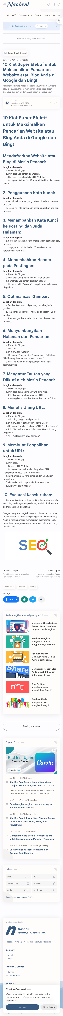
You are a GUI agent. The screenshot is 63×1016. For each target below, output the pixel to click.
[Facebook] (10, 941)
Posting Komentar (31, 726)
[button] (58, 4)
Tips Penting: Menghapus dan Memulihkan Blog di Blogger (42, 687)
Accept (22, 1007)
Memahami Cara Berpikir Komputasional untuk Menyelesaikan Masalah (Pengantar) (33, 837)
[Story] (47, 15)
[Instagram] (20, 941)
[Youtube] (38, 941)
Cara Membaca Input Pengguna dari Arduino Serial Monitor (29, 851)
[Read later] (51, 103)
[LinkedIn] (47, 941)
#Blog (33, 586)
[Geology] (38, 15)
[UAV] (7, 15)
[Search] (48, 4)
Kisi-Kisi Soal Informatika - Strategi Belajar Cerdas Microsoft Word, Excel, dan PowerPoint (33, 821)
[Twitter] (30, 941)
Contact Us (41, 26)
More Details (49, 1007)
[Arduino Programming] (38, 845)
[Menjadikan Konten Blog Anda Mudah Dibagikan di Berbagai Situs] (17, 672)
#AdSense (9, 586)
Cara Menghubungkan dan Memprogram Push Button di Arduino (31, 806)
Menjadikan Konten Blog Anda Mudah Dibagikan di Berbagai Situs (44, 672)
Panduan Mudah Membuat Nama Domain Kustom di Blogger (44, 656)
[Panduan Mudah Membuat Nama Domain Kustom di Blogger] (17, 657)
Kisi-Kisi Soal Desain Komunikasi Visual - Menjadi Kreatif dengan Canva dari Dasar (32, 784)
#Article (21, 586)
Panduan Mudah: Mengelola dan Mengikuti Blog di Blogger (41, 702)
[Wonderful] (57, 15)
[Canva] (29, 778)
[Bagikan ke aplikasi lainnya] (41, 599)
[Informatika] (31, 814)
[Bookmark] (53, 4)
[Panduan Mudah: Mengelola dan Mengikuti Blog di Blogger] (17, 702)
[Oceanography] (25, 15)
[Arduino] (24, 800)
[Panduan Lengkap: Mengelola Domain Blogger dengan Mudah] (17, 641)
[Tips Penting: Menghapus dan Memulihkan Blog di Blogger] (17, 687)
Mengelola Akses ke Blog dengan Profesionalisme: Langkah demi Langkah (44, 626)
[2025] (23, 778)
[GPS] (14, 15)
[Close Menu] (56, 26)
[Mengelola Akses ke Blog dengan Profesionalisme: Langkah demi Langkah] (17, 626)
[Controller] (32, 800)
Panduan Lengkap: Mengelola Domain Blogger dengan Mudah (43, 641)
